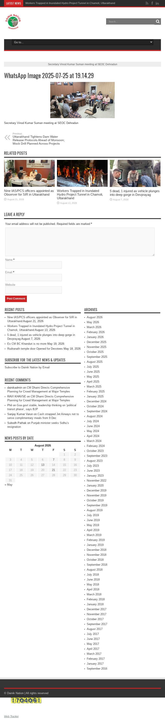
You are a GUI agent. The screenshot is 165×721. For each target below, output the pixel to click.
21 (53, 470)
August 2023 (94, 460)
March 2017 (94, 653)
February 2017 (96, 658)
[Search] (157, 21)
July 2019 (93, 515)
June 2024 (93, 426)
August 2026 (94, 317)
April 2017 (93, 648)
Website (10, 284)
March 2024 (94, 441)
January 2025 (95, 396)
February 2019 (96, 540)
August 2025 (94, 361)
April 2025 (93, 381)
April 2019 (93, 530)
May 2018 (93, 584)
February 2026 (96, 332)
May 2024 (93, 431)
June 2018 (93, 579)
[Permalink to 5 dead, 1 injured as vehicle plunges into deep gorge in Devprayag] (135, 173)
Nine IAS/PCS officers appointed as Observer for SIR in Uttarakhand (29, 192)
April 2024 (93, 436)
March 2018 (94, 594)
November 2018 (96, 554)
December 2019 (96, 490)
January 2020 (95, 485)
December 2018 (96, 549)
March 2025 (94, 386)
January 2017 (95, 663)
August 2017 (94, 629)
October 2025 (95, 352)
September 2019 (97, 505)
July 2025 (93, 366)
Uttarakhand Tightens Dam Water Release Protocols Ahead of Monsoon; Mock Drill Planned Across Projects (39, 138)
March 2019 (94, 535)
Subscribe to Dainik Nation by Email (27, 367)
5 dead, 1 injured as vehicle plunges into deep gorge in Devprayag (135, 192)
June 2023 (93, 470)
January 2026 (95, 337)
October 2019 (95, 500)
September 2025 (97, 356)
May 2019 (93, 525)
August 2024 (94, 416)
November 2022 (96, 480)
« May (8, 484)
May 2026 (93, 322)
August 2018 (94, 569)
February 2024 (96, 446)
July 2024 (93, 421)
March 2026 (94, 327)
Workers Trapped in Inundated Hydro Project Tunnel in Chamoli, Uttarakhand (70, 3)
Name (8, 259)
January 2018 (95, 604)
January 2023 (95, 475)
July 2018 (93, 574)
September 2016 (97, 668)
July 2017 (93, 634)
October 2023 (95, 450)
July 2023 (93, 465)
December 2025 (96, 342)
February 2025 (96, 391)
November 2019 (96, 495)
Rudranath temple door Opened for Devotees (35, 348)
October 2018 (95, 559)
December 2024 (96, 401)
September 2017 (97, 624)
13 (42, 464)
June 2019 (93, 520)
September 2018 (97, 564)
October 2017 (95, 619)
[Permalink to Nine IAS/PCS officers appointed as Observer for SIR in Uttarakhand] (29, 173)
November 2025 (96, 347)
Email (8, 272)
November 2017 (96, 614)
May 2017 (93, 643)
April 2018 (93, 589)
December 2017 (96, 609)
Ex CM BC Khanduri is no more (26, 343)
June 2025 (93, 371)
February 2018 (96, 599)
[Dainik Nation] (13, 21)
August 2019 (94, 510)
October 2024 (95, 406)
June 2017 (93, 639)
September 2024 (97, 411)
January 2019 (95, 545)
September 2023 (97, 455)
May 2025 (93, 376)
